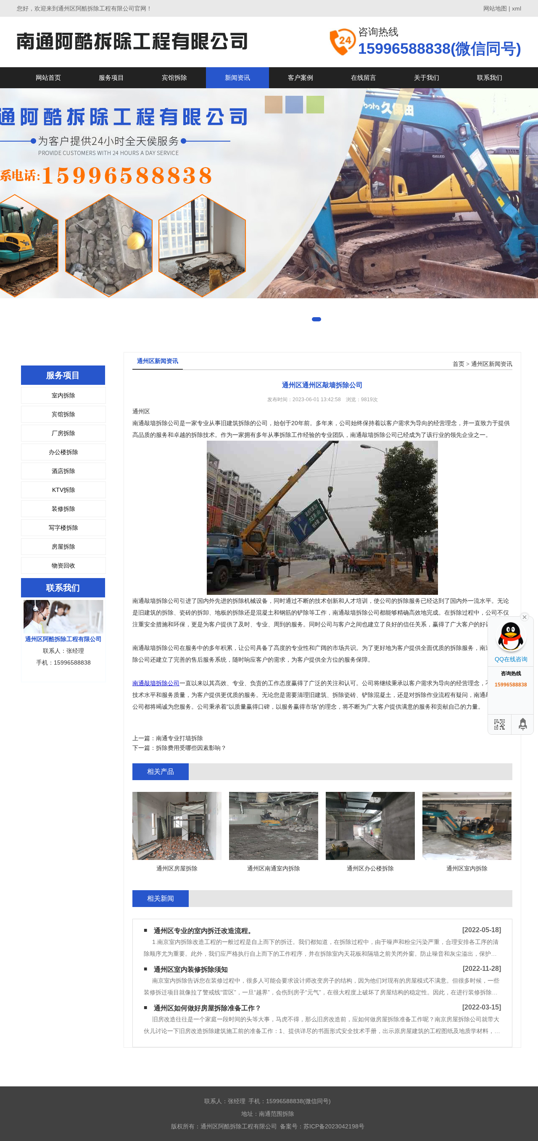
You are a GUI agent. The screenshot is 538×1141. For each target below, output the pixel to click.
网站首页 (48, 77)
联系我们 (489, 77)
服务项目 (111, 77)
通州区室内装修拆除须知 (191, 969)
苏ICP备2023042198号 (333, 1126)
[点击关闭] (525, 616)
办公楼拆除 (63, 452)
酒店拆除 (63, 471)
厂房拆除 (63, 433)
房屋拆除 (63, 546)
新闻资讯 (237, 77)
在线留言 (363, 77)
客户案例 (300, 77)
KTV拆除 (63, 489)
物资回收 (63, 565)
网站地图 (495, 8)
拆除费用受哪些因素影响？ (191, 747)
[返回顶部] (523, 724)
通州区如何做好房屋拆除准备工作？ (207, 1008)
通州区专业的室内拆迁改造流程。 (204, 930)
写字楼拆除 (63, 527)
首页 (458, 364)
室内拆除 (63, 395)
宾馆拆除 (174, 77)
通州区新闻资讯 (491, 364)
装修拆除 (63, 508)
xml (516, 8)
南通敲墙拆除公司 (155, 683)
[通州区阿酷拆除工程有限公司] (132, 41)
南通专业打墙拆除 (179, 738)
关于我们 (426, 77)
